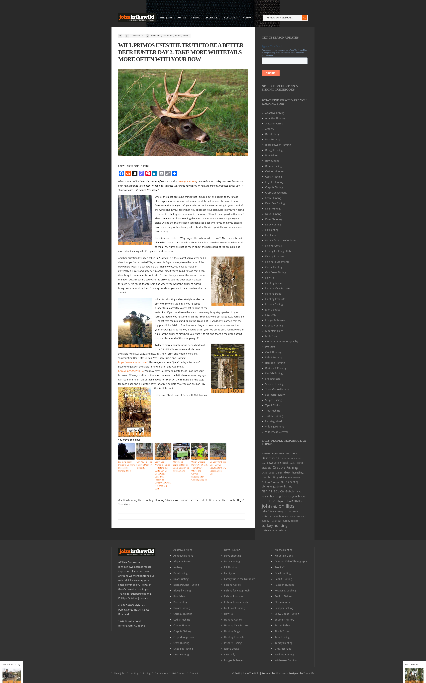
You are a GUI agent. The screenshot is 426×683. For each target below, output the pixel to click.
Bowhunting (156, 35)
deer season (294, 477)
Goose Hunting (273, 267)
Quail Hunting (273, 352)
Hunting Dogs (273, 293)
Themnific (309, 673)
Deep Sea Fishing (275, 203)
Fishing (195, 17)
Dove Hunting (273, 213)
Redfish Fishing (274, 373)
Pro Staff (270, 346)
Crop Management (276, 192)
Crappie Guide (268, 473)
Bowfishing (271, 155)
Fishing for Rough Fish (278, 251)
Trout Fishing (272, 410)
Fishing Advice (273, 245)
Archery (269, 128)
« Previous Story (11, 664)
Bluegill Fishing (274, 150)
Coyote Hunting (274, 182)
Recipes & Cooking (275, 368)
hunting (275, 496)
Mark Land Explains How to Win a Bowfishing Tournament (181, 466)
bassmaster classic (291, 458)
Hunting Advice (181, 35)
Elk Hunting (271, 229)
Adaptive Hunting (275, 118)
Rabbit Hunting (273, 357)
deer (279, 472)
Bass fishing (270, 458)
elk (282, 481)
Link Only (270, 314)
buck (285, 463)
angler (275, 453)
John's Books (272, 309)
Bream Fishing (273, 166)
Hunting (182, 17)
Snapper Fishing (274, 384)
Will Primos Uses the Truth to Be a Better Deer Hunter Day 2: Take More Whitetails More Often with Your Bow (180, 52)
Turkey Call (276, 521)
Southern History (275, 394)
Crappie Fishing (274, 187)
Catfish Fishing (273, 176)
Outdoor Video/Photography (281, 341)
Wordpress (282, 673)
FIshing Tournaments (277, 261)
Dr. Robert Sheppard (270, 482)
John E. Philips (294, 501)
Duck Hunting (273, 224)
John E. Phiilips (272, 501)
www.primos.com (188, 181)
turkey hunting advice (274, 530)
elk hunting (292, 481)
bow (264, 463)
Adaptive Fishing (274, 112)
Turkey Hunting (274, 416)
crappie (266, 468)
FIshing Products (274, 256)
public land (266, 516)
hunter (265, 496)
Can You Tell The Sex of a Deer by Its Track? (144, 464)
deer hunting (294, 472)
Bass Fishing (272, 134)
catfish (300, 462)
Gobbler (290, 491)
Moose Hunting (274, 325)
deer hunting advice (274, 477)
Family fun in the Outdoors (280, 240)
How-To (269, 277)
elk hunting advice (272, 486)
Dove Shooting (273, 219)
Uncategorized (273, 421)
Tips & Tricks (272, 405)
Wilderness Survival (276, 431)
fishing (288, 486)
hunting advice (293, 496)
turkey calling (290, 520)
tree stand (301, 516)
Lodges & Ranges (275, 320)
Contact (248, 17)
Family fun (271, 235)
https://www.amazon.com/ (132, 362)
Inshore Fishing (274, 304)
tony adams (278, 516)
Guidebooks (211, 18)
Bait (287, 453)
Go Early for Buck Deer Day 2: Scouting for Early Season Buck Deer (218, 467)
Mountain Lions (274, 330)
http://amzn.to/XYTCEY (130, 370)
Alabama (266, 453)
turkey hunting (274, 525)
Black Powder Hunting (278, 144)
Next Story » (412, 664)
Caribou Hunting (274, 171)
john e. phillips (278, 506)
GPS (299, 491)
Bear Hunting (272, 139)
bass (294, 453)
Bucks (292, 463)
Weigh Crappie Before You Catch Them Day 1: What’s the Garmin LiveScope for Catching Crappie (199, 470)
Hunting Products (275, 299)
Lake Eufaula (269, 511)
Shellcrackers (272, 378)
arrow (281, 453)
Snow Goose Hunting (277, 389)
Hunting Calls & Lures (277, 288)
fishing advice (273, 491)
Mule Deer (271, 336)
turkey (265, 520)
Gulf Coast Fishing (275, 272)
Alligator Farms (274, 123)
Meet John (166, 17)
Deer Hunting (168, 35)
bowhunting (274, 462)
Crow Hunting (273, 198)
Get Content (231, 17)
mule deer (294, 511)
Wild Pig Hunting (274, 426)
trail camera (290, 516)
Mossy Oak (282, 511)
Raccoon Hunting (275, 362)
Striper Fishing (273, 400)
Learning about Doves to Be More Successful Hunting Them (126, 466)
